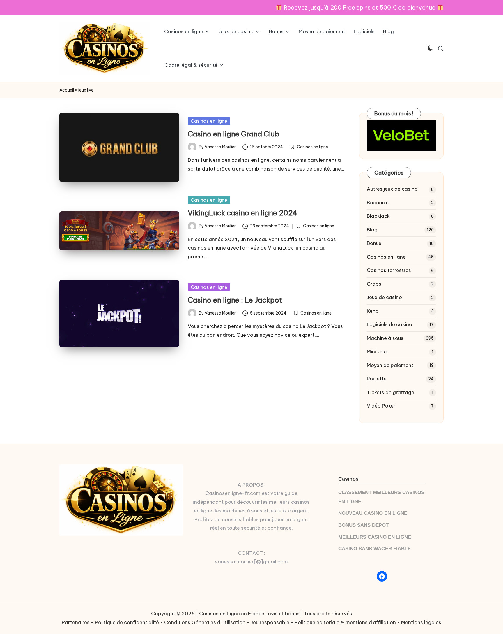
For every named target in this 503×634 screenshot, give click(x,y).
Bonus (374, 243)
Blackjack (378, 216)
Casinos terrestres (389, 270)
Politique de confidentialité (127, 622)
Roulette (377, 378)
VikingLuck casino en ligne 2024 (242, 212)
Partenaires (76, 622)
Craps (374, 284)
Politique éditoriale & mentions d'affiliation (345, 622)
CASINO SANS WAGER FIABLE (374, 549)
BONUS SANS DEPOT (363, 525)
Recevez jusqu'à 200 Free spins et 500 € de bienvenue (359, 7)
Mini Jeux (377, 351)
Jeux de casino (384, 297)
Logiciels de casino (389, 324)
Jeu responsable (270, 622)
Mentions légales (421, 622)
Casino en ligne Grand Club (233, 133)
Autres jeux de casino (392, 189)
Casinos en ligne (209, 121)
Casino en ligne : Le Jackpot (235, 300)
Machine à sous (385, 338)
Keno (373, 311)
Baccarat (378, 202)
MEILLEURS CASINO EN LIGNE (374, 537)
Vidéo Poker (381, 406)
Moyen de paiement (390, 365)
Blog (372, 229)
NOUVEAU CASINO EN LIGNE (372, 513)
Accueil (66, 90)
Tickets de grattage (390, 392)
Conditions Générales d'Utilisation (204, 622)
